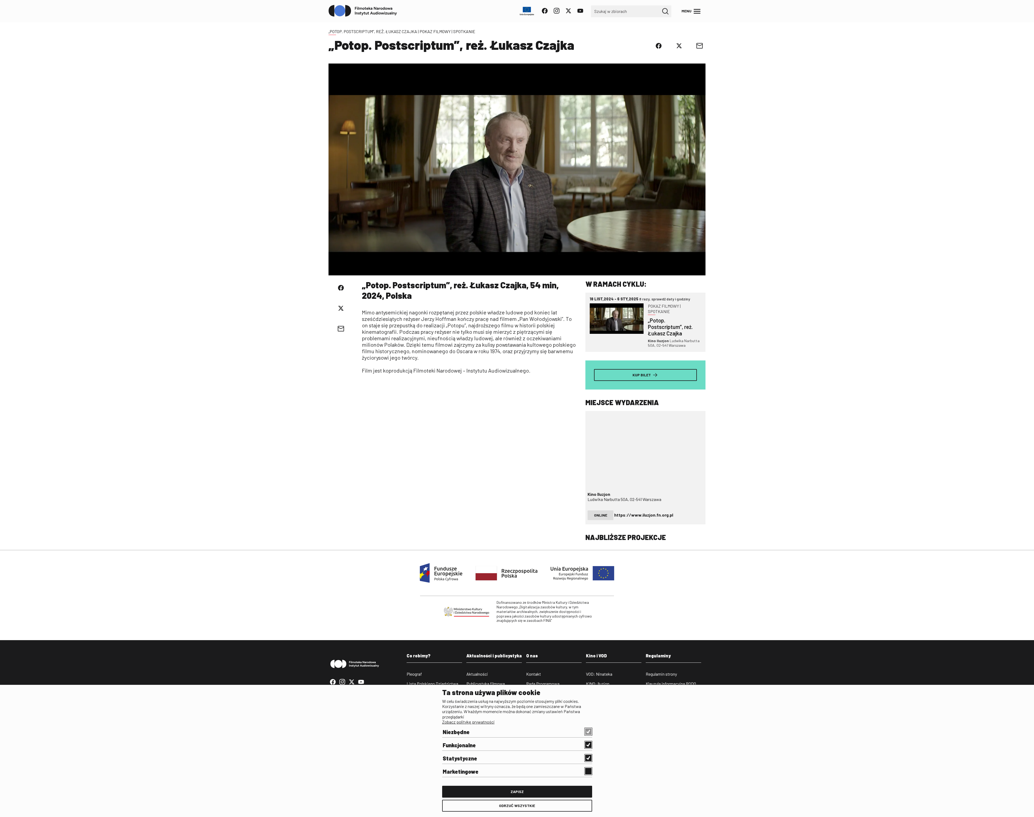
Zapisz (517, 791)
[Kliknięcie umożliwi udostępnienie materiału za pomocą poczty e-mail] (699, 46)
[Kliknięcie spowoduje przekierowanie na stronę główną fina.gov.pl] (363, 11)
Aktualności (477, 673)
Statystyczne (460, 758)
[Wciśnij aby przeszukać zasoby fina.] (665, 11)
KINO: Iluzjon (597, 683)
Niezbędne (456, 732)
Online (600, 515)
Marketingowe (460, 771)
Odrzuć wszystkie (517, 805)
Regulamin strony (661, 673)
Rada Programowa (543, 683)
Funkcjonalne (459, 745)
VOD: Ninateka (599, 673)
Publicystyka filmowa (485, 683)
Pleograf (414, 673)
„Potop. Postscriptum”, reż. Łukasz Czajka (373, 31)
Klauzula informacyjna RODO (671, 683)
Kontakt (533, 673)
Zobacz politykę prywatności (468, 721)
